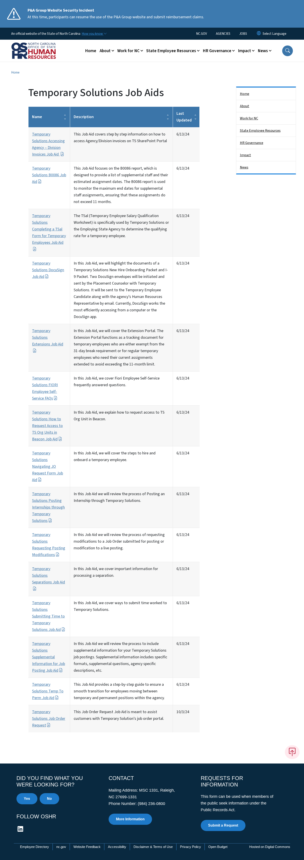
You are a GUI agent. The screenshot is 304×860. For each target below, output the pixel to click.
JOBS (243, 33)
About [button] (105, 51)
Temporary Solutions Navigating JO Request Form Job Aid (47, 466)
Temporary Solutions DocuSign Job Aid (48, 270)
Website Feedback (87, 847)
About (244, 106)
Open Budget (217, 847)
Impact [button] (244, 51)
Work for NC (249, 118)
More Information (130, 819)
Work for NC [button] (128, 51)
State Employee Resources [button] (171, 51)
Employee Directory (34, 847)
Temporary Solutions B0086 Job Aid (49, 175)
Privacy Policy (190, 847)
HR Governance (251, 142)
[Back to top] (292, 752)
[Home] (39, 45)
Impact (245, 155)
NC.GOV (201, 33)
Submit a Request (223, 825)
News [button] (263, 51)
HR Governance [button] (217, 51)
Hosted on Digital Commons (269, 847)
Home (90, 51)
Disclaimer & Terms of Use (153, 847)
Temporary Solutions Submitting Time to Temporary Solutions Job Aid (48, 616)
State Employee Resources (260, 130)
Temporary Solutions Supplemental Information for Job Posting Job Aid (48, 657)
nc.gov (61, 847)
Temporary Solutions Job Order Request (48, 718)
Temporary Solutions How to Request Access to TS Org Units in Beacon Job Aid (47, 426)
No (49, 798)
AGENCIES (223, 33)
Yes (27, 798)
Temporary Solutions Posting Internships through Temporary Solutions (48, 507)
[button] (287, 50)
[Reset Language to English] (259, 33)
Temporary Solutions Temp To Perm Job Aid (47, 691)
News (244, 167)
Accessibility (117, 847)
